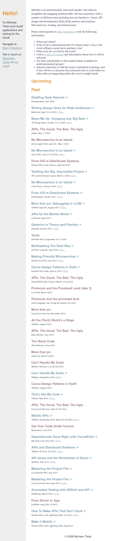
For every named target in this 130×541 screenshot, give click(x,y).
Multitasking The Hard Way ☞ (52, 246)
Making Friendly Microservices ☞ (55, 256)
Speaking (16, 48)
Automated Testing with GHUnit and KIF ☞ (62, 489)
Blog (5, 48)
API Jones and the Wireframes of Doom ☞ (61, 458)
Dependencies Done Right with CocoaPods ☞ (64, 436)
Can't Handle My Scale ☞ (49, 373)
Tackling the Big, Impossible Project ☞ (59, 171)
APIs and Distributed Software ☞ (55, 447)
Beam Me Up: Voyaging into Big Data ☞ (60, 118)
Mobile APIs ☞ (41, 415)
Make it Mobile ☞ (43, 521)
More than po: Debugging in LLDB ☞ (58, 203)
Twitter (7, 62)
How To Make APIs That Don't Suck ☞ (58, 511)
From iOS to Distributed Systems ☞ (57, 192)
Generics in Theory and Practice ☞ (56, 224)
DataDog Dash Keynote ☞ (49, 97)
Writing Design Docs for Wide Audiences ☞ (62, 108)
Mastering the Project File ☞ (51, 468)
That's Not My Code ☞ (47, 394)
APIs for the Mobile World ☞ (51, 214)
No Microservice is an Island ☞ (53, 150)
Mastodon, (9, 58)
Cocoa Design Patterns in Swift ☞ (55, 267)
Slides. (61, 112)
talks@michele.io (66, 31)
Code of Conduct (54, 54)
